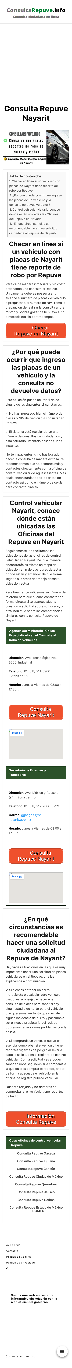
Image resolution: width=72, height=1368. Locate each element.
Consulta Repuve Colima (36, 1200)
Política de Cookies (18, 1256)
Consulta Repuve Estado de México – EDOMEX (36, 1209)
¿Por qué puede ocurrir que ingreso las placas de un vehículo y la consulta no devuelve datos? (35, 200)
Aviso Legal (13, 1244)
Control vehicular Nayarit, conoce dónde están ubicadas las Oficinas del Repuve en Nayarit (34, 214)
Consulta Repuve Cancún (36, 1169)
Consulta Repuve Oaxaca (36, 1153)
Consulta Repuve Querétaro (36, 1184)
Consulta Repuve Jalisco (36, 1192)
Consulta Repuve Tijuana (36, 1161)
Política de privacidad (20, 1262)
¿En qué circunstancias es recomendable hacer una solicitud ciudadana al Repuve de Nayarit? (33, 228)
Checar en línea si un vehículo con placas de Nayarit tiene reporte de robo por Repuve (34, 185)
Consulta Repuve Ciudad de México (36, 1176)
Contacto (12, 1250)
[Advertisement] (36, 61)
